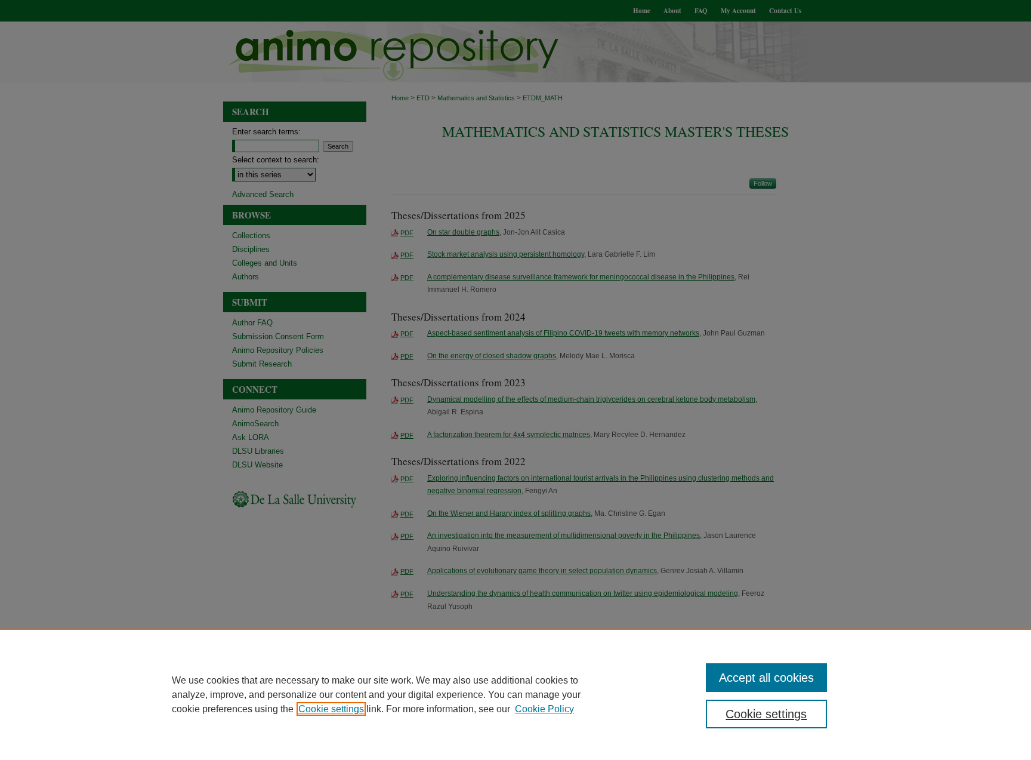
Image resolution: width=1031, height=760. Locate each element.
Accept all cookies (766, 677)
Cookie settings (331, 709)
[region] (515, 694)
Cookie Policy (544, 709)
